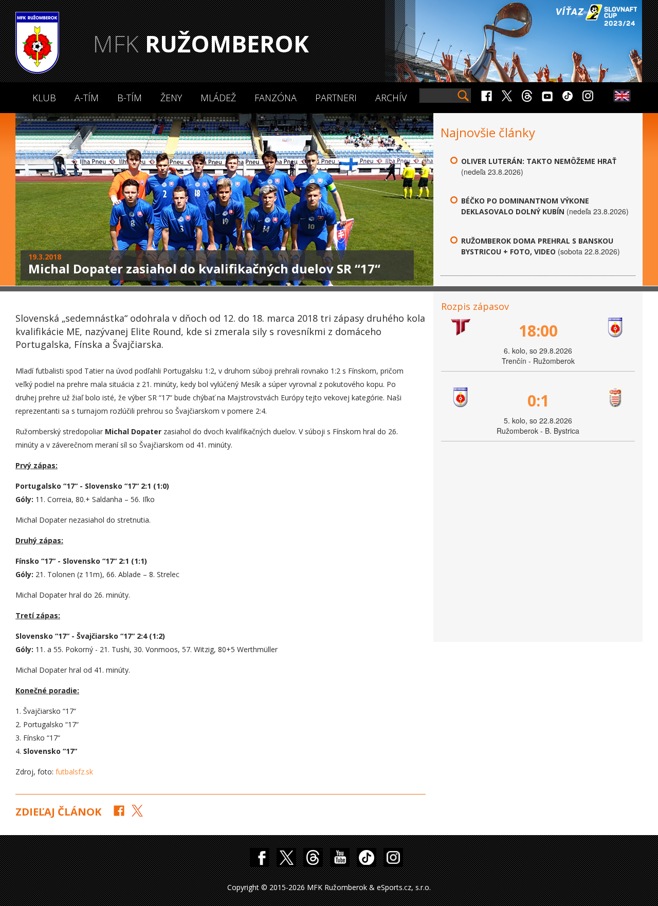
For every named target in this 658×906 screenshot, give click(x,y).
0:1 (538, 400)
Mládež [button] (218, 97)
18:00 (538, 330)
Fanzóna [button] (275, 97)
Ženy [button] (171, 97)
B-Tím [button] (129, 97)
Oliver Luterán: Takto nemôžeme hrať (538, 161)
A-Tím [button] (87, 97)
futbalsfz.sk (74, 771)
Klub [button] (44, 97)
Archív (391, 97)
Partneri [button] (336, 97)
